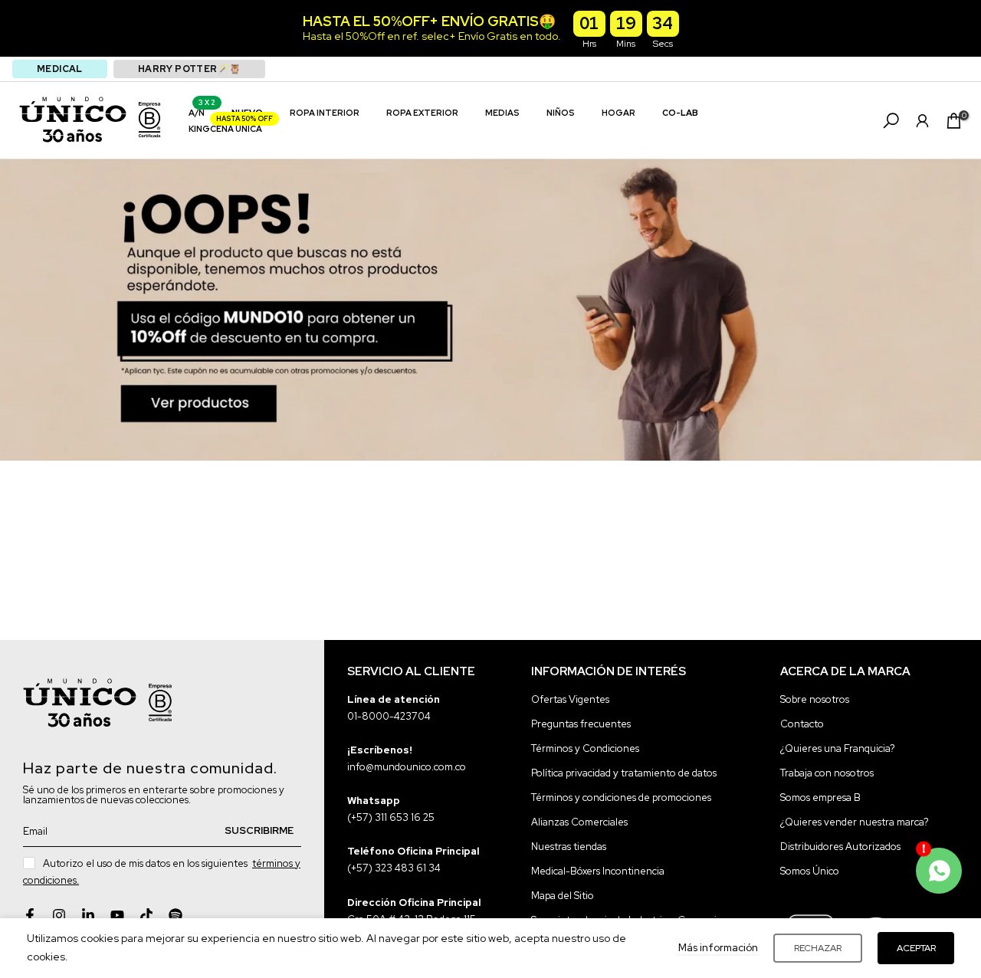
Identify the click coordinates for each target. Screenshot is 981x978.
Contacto (802, 723)
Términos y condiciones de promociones (621, 797)
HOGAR (618, 112)
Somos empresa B (820, 797)
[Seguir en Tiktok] (146, 915)
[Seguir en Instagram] (59, 915)
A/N (202, 111)
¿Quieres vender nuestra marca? (854, 822)
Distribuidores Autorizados (840, 847)
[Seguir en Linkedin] (88, 915)
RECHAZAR (818, 948)
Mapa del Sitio (562, 896)
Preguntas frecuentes (581, 723)
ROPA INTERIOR (324, 112)
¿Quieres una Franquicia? (837, 748)
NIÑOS (560, 112)
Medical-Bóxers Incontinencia (597, 871)
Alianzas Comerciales (579, 822)
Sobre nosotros (814, 699)
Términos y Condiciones (585, 748)
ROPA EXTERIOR (422, 112)
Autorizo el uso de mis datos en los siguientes (161, 872)
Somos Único (809, 871)
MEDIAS (502, 112)
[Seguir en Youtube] (117, 915)
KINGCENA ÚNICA (231, 127)
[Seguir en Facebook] (30, 915)
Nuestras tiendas (568, 847)
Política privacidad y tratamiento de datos (624, 772)
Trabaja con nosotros (827, 772)
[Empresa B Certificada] (149, 120)
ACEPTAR (916, 948)
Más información (718, 947)
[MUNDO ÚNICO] (72, 119)
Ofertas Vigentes (570, 699)
